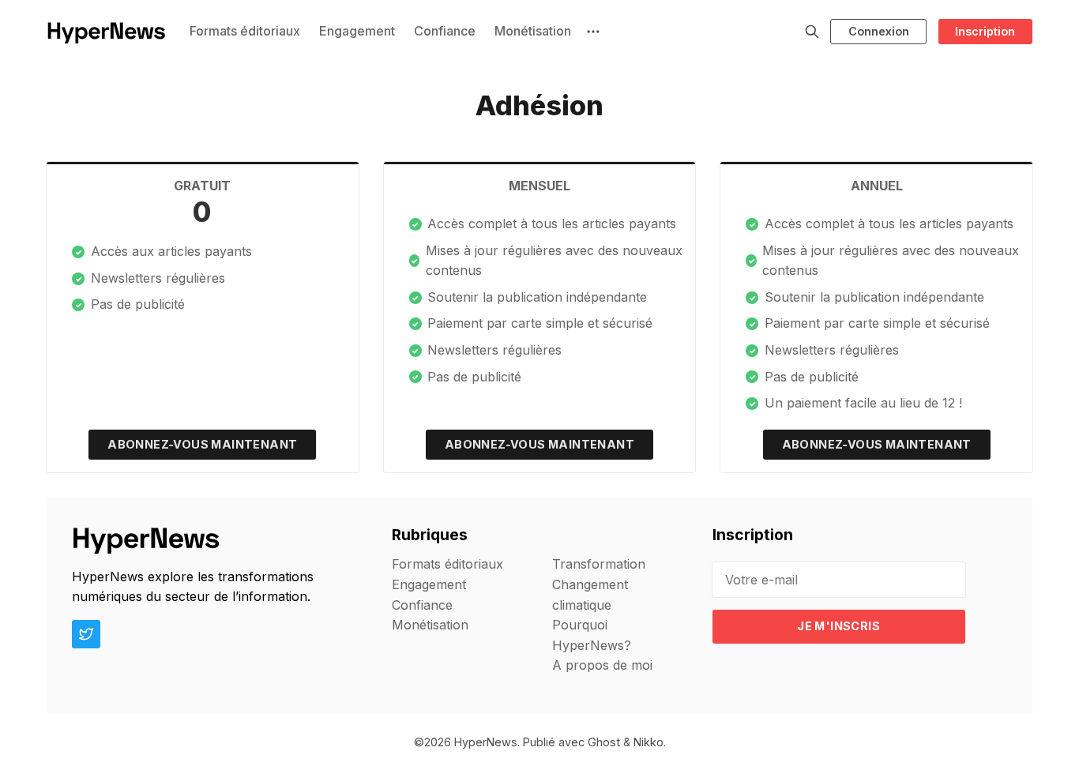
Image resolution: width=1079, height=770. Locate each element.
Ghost (604, 742)
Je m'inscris (838, 626)
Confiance (445, 31)
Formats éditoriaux (245, 31)
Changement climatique (590, 595)
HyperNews (485, 742)
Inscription (985, 31)
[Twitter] (86, 634)
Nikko (648, 742)
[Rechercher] (812, 31)
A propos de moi (602, 665)
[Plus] (593, 31)
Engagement (357, 31)
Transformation (598, 564)
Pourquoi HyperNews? (591, 635)
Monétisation (532, 31)
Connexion (878, 31)
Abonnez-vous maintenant (202, 444)
